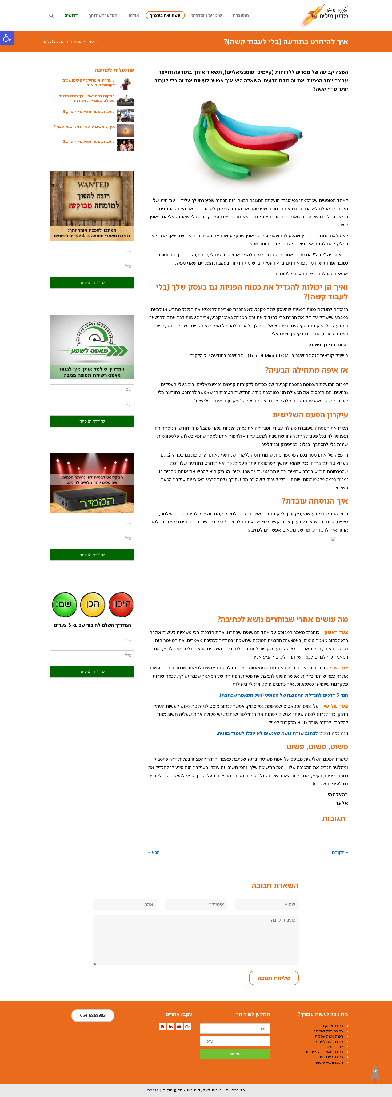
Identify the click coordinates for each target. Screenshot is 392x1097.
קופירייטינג (334, 1046)
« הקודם (340, 852)
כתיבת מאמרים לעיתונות (324, 1052)
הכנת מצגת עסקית (329, 1036)
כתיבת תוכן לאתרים (328, 1031)
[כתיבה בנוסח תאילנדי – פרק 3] (125, 115)
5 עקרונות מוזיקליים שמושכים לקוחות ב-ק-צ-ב (88, 82)
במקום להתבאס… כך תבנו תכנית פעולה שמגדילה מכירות (86, 98)
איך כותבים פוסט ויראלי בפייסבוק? (84, 126)
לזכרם (153, 1090)
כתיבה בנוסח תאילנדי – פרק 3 (89, 111)
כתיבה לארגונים (331, 1057)
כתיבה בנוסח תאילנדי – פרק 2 (89, 141)
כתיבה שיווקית (332, 1025)
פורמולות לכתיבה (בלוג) (62, 41)
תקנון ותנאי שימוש (329, 1062)
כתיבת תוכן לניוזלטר (328, 1041)
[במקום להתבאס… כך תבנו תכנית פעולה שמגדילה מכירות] (125, 100)
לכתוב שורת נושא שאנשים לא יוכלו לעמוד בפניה (268, 733)
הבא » (154, 852)
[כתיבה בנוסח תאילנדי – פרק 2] (125, 145)
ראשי (92, 41)
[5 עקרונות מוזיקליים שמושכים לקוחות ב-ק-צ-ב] (125, 84)
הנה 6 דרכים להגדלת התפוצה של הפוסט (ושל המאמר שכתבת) (284, 695)
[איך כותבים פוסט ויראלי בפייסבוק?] (125, 130)
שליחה (235, 1054)
